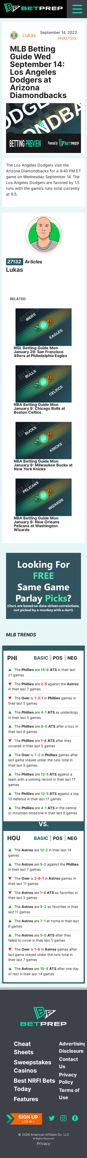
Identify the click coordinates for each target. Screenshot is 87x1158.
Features (26, 1099)
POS (58, 658)
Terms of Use (69, 1093)
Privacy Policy (68, 1078)
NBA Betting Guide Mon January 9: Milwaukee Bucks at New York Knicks (43, 465)
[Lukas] (14, 35)
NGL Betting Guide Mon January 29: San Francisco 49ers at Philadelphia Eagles (40, 351)
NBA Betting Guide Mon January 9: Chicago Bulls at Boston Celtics (39, 408)
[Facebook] (75, 1119)
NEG (72, 658)
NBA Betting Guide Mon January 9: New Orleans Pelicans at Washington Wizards (36, 524)
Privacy (43, 1143)
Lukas (29, 35)
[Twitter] (52, 1119)
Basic (41, 658)
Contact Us (68, 1062)
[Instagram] (63, 1119)
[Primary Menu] (77, 9)
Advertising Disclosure (72, 1047)
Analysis (67, 38)
